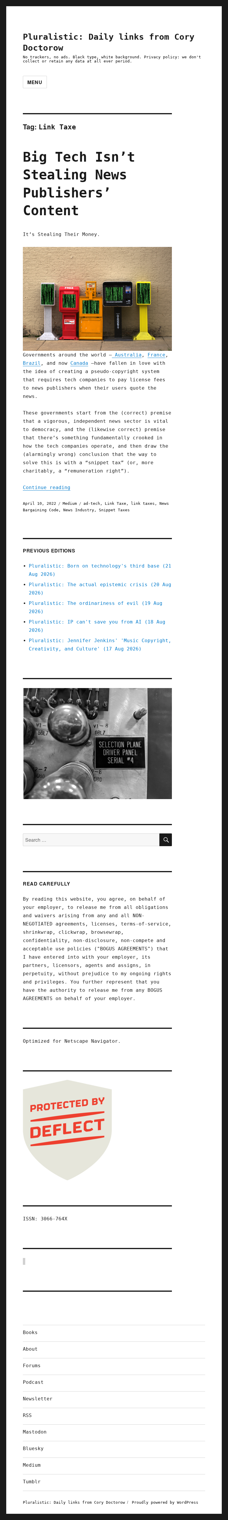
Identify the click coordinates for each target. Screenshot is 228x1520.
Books (30, 1332)
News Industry (78, 510)
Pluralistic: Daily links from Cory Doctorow (74, 1502)
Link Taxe (115, 503)
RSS (27, 1415)
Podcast (33, 1382)
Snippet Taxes (114, 510)
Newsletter (38, 1399)
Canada (79, 363)
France (156, 355)
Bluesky (33, 1448)
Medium (70, 503)
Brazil (32, 363)
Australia (127, 355)
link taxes (143, 503)
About (30, 1349)
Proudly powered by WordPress (165, 1502)
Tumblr (32, 1481)
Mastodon (35, 1432)
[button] (97, 743)
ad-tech (91, 503)
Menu (34, 82)
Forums (32, 1365)
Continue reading (46, 487)
